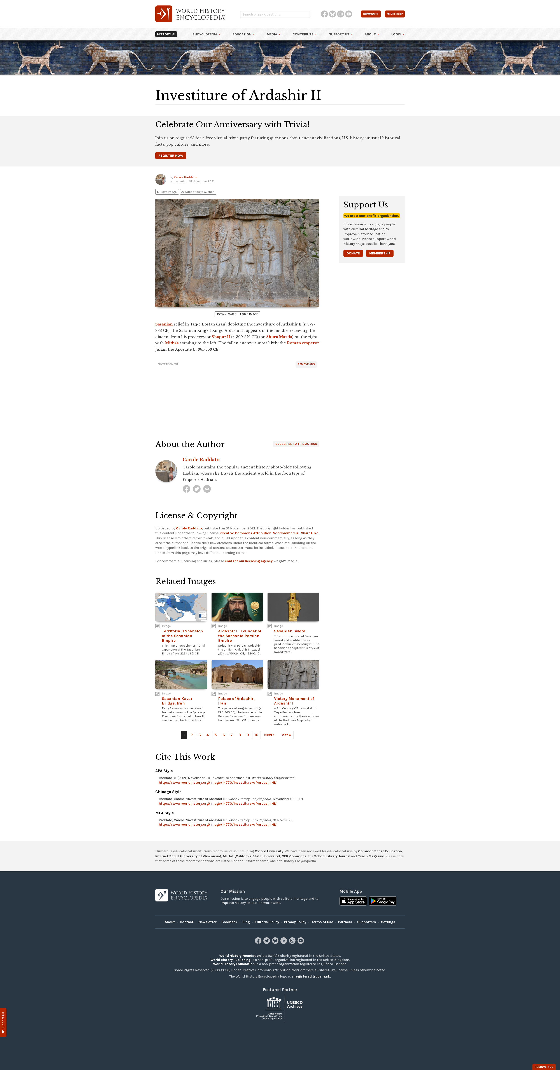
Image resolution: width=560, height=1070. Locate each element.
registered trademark (312, 976)
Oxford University (269, 851)
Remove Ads (306, 364)
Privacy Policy (295, 922)
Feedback (229, 922)
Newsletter (207, 922)
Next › (269, 735)
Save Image (166, 192)
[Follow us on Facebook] (258, 943)
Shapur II (221, 337)
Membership (379, 253)
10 (256, 735)
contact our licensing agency (249, 561)
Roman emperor (303, 343)
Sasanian (164, 324)
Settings (388, 922)
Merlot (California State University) (251, 856)
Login (396, 34)
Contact (186, 922)
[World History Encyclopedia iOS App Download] (353, 901)
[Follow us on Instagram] (293, 943)
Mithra (172, 343)
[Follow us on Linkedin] (284, 943)
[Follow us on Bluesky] (276, 943)
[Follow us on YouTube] (301, 943)
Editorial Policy (267, 922)
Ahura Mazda (279, 337)
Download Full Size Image (237, 314)
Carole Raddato (185, 177)
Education (242, 34)
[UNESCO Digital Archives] (280, 1008)
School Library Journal (332, 856)
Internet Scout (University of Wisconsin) (188, 856)
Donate (353, 253)
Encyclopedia (204, 34)
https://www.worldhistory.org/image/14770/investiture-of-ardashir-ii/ (218, 782)
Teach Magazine (371, 856)
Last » (285, 735)
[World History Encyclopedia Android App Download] (382, 901)
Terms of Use (322, 922)
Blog (246, 922)
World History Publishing (230, 960)
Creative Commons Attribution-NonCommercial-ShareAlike (269, 533)
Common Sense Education (380, 851)
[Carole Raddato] (186, 489)
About (370, 34)
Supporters (366, 922)
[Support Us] (3, 1022)
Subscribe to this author (296, 444)
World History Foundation (240, 955)
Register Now (170, 155)
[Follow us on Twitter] (267, 943)
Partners (345, 922)
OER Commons (294, 856)
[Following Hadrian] (207, 489)
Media (272, 34)
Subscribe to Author (197, 192)
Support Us (339, 34)
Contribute (302, 34)
